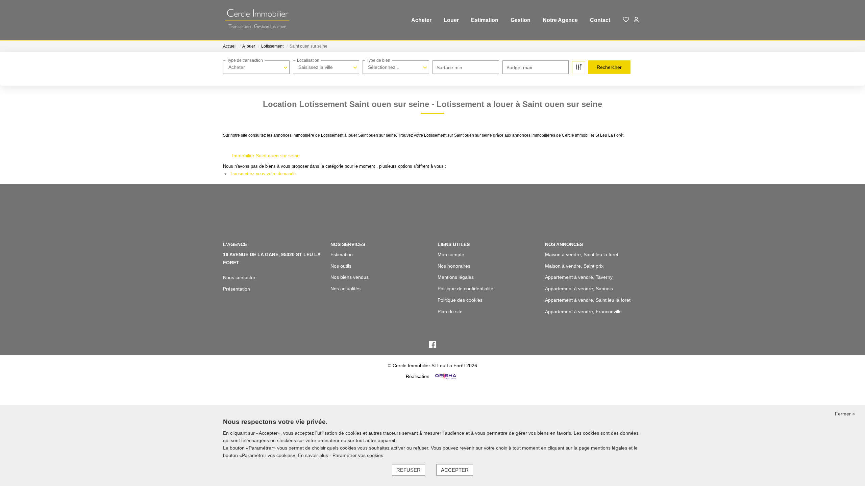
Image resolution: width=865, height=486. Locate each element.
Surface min (449, 67)
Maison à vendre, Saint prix (574, 266)
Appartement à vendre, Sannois (579, 288)
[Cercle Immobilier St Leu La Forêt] (257, 20)
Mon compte (451, 254)
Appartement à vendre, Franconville (583, 311)
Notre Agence (560, 20)
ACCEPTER (455, 470)
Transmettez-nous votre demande (263, 173)
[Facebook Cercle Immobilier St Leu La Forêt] (432, 346)
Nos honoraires (454, 266)
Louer (451, 20)
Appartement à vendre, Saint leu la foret (588, 300)
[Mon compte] (636, 20)
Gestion (520, 20)
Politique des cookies (460, 300)
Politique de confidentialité (465, 288)
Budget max (519, 67)
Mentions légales (456, 277)
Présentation (236, 289)
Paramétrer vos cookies (357, 455)
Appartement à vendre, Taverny (579, 277)
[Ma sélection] (626, 20)
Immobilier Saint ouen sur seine (266, 155)
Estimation (484, 20)
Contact (600, 20)
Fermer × (845, 413)
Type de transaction (245, 60)
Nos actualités (345, 288)
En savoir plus (313, 455)
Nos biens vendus (349, 277)
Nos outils (340, 266)
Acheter (421, 20)
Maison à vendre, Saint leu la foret (581, 254)
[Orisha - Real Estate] (445, 376)
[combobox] (256, 67)
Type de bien (378, 60)
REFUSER (408, 470)
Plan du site (450, 311)
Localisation (308, 60)
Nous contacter (239, 277)
